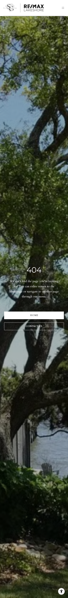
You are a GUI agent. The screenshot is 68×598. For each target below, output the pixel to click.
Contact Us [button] (34, 326)
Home (34, 315)
